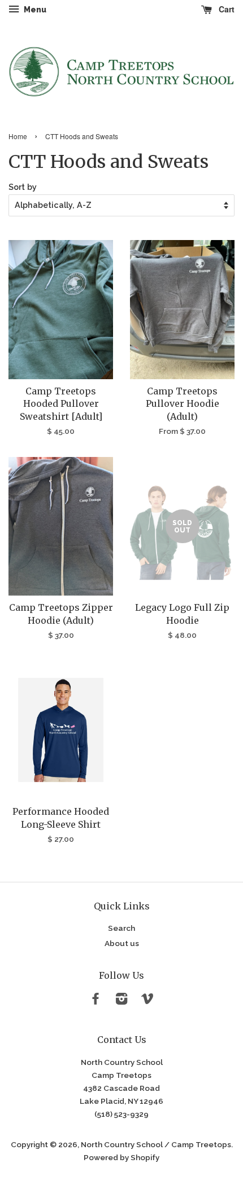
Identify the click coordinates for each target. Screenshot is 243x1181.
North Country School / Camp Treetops (156, 1144)
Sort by (22, 187)
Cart (225, 9)
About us (122, 943)
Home (17, 136)
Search (121, 928)
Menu (34, 9)
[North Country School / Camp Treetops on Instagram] (121, 1000)
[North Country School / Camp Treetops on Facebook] (95, 1000)
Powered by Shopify (121, 1157)
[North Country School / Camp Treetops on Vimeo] (147, 1000)
